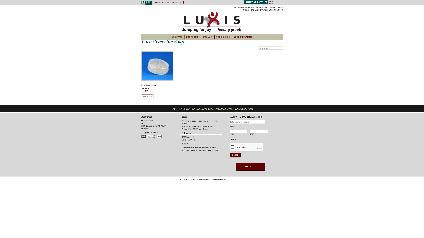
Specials (207, 37)
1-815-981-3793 (276, 10)
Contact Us (176, 2)
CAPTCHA (234, 140)
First (232, 134)
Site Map (145, 129)
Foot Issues (223, 37)
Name (232, 126)
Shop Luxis (192, 37)
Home (157, 2)
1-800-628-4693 (276, 7)
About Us (177, 37)
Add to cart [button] (147, 96)
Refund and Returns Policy (153, 126)
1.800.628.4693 (244, 108)
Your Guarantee (243, 37)
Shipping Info (147, 121)
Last (252, 134)
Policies (165, 2)
